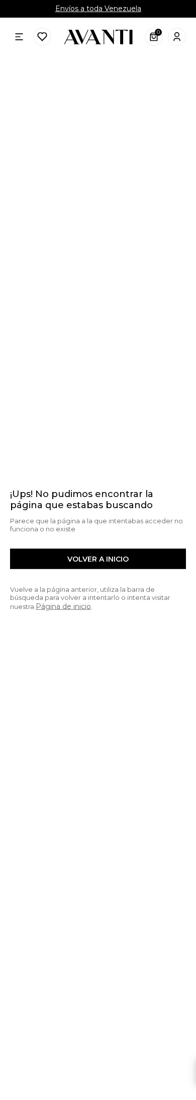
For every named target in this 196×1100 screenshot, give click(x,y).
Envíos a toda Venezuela (98, 8)
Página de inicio (63, 606)
